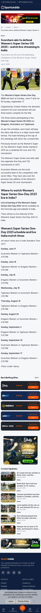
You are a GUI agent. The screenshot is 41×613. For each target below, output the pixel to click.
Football (4, 586)
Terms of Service (28, 586)
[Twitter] (8, 573)
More (37, 377)
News (16, 27)
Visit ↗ (33, 387)
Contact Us (26, 583)
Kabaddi (4, 589)
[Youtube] (19, 573)
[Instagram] (14, 573)
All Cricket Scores (9, 2)
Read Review (33, 384)
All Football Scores (26, 2)
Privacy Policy (27, 589)
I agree (10, 601)
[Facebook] (3, 573)
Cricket (8, 27)
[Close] (33, 601)
